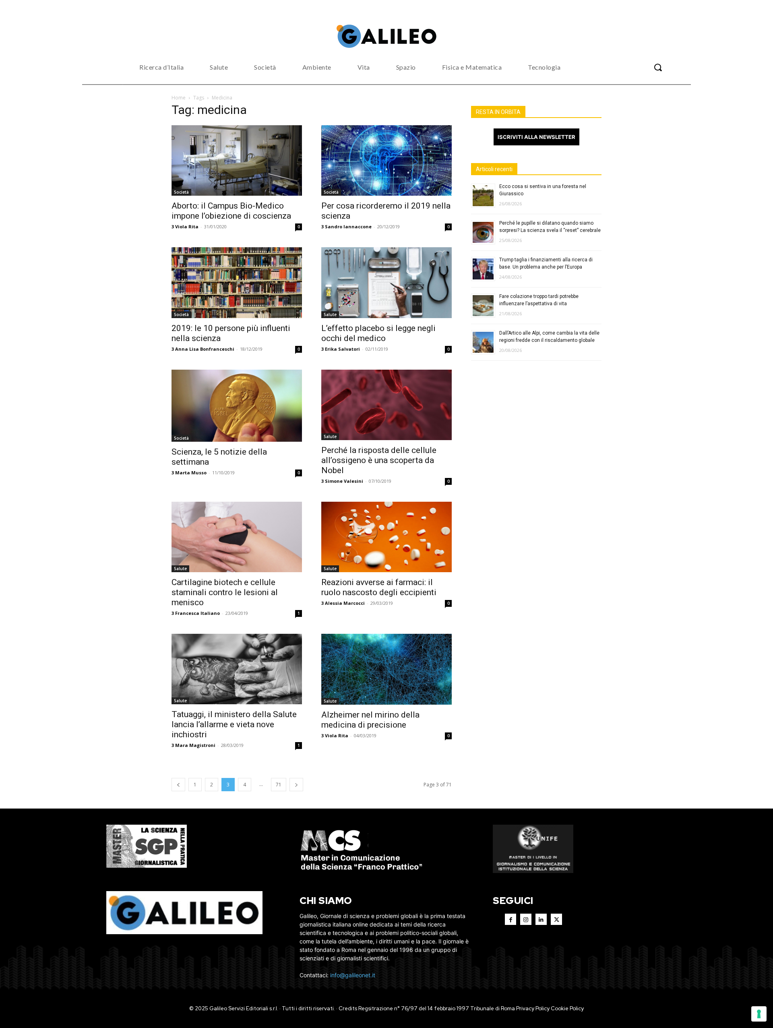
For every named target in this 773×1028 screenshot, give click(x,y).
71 (278, 784)
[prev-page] (178, 784)
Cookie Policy (567, 1008)
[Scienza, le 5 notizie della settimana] (237, 406)
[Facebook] (510, 919)
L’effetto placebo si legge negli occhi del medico (378, 333)
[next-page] (296, 784)
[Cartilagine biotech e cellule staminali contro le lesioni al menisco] (237, 537)
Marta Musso (191, 473)
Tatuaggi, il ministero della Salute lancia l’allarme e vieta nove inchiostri (234, 724)
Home (179, 97)
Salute (330, 314)
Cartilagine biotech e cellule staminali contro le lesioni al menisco (225, 592)
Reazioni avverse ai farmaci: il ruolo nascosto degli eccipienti (378, 587)
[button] (658, 67)
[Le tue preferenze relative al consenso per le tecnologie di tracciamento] (759, 1014)
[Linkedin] (541, 919)
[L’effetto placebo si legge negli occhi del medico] (386, 282)
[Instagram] (525, 919)
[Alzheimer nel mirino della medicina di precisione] (386, 669)
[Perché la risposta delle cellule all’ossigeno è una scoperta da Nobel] (386, 405)
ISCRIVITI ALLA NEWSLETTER (536, 137)
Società (181, 192)
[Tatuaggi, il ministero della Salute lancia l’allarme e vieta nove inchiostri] (237, 669)
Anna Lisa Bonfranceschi (204, 349)
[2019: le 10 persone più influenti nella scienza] (237, 282)
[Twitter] (556, 919)
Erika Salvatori (342, 349)
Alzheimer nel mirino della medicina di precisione (370, 720)
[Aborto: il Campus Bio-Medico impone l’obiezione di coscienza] (237, 160)
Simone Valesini (344, 481)
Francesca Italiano (197, 613)
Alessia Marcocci (345, 603)
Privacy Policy (533, 1008)
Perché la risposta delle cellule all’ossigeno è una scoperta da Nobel (378, 460)
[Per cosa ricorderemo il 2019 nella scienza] (386, 160)
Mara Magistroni (195, 745)
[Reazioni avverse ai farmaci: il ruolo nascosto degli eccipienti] (386, 537)
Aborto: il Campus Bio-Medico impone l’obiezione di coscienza (231, 211)
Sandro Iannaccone (348, 226)
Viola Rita (186, 226)
